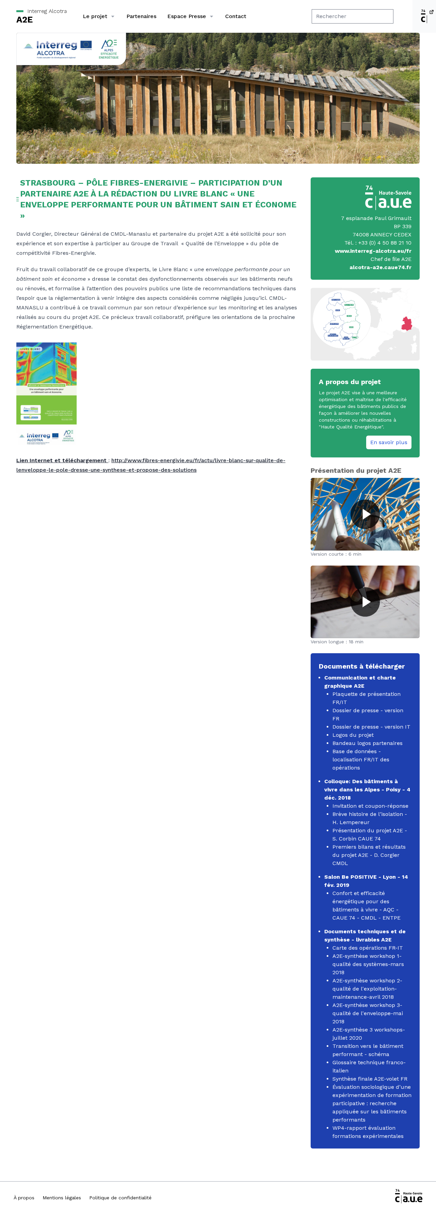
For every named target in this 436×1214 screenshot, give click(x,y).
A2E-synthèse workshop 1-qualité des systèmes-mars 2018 (368, 964)
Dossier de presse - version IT (371, 726)
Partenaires (141, 16)
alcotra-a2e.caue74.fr (380, 267)
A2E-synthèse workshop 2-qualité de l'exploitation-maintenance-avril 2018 (367, 988)
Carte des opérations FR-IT (367, 948)
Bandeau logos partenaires (367, 743)
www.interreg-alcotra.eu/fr (373, 251)
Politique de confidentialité (120, 1197)
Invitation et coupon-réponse (370, 806)
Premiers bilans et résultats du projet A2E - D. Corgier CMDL (369, 855)
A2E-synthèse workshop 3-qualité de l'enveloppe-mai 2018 (367, 1013)
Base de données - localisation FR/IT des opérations (360, 759)
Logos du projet (353, 735)
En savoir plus (388, 442)
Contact (235, 16)
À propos (24, 1197)
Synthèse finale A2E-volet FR (369, 1079)
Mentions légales (62, 1197)
